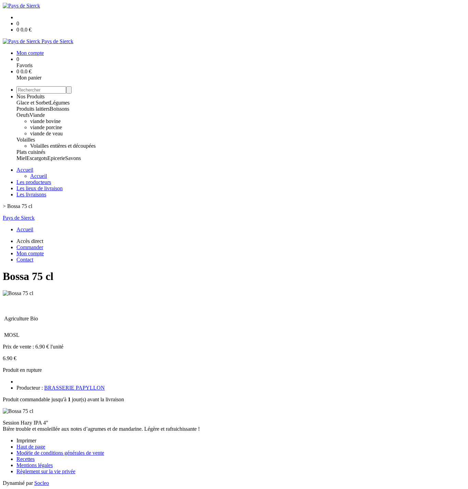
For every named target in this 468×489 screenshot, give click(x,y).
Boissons (59, 109)
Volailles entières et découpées (63, 146)
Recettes (25, 459)
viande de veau (46, 133)
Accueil (24, 170)
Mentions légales (34, 465)
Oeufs (22, 115)
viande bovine (45, 121)
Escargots (36, 158)
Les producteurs (33, 182)
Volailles (25, 140)
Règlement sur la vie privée (45, 471)
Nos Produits (30, 96)
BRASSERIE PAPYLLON (74, 388)
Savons (73, 158)
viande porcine (46, 127)
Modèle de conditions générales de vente (60, 453)
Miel (21, 158)
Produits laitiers (33, 109)
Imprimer (26, 440)
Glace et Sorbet (33, 103)
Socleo (41, 483)
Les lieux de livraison (39, 188)
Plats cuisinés (30, 152)
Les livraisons (31, 194)
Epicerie (56, 158)
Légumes (60, 103)
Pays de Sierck (19, 218)
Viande (37, 115)
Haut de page (30, 447)
